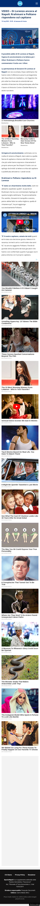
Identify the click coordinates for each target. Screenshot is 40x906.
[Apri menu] (37, 3)
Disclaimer (31, 875)
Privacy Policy (20, 875)
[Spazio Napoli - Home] (20, 3)
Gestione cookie (34, 904)
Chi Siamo (8, 875)
